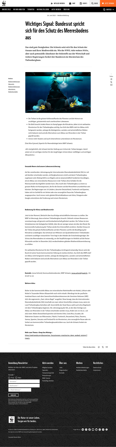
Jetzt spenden (109, 3)
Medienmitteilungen (82, 367)
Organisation (63, 370)
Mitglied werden (59, 3)
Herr (19, 378)
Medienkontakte (13, 92)
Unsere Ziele (6, 9)
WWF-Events (46, 378)
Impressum (97, 370)
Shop (73, 3)
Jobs (60, 367)
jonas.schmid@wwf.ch (79, 273)
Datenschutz (97, 367)
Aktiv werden (56, 9)
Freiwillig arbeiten (48, 381)
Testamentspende (48, 373)
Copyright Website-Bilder (14, 437)
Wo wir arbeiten (19, 9)
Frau (12, 378)
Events (85, 3)
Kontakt (61, 373)
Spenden (45, 370)
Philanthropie (46, 375)
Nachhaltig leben (43, 9)
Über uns (67, 9)
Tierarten (30, 9)
